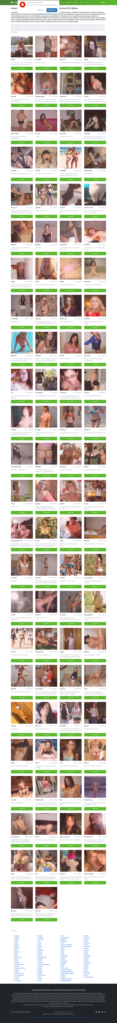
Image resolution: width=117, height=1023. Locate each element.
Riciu (62, 966)
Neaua (63, 950)
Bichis (16, 961)
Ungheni (86, 961)
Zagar (86, 975)
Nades (63, 948)
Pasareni (63, 957)
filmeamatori (55, 1017)
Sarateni (86, 936)
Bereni (17, 959)
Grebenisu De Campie (44, 964)
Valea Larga (87, 962)
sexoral (78, 1017)
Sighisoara (87, 943)
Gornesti (40, 962)
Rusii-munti (64, 968)
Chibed (17, 971)
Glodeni (40, 961)
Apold (16, 943)
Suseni (86, 953)
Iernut (39, 977)
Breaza (17, 966)
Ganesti (40, 955)
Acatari (17, 936)
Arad (86, 2)
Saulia (86, 941)
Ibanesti (40, 971)
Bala (16, 950)
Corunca (17, 977)
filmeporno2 (61, 1017)
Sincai (86, 944)
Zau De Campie (88, 977)
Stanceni (86, 950)
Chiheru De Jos (19, 973)
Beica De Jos (18, 957)
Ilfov (81, 2)
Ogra (62, 952)
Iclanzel (40, 973)
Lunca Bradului (65, 937)
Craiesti (40, 936)
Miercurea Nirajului (66, 944)
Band (16, 953)
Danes (39, 943)
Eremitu (40, 946)
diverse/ (30, 1017)
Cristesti (40, 937)
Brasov (76, 2)
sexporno (82, 1017)
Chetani (17, 970)
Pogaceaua (64, 961)
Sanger (63, 975)
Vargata (86, 966)
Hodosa (40, 970)
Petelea (63, 959)
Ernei (39, 948)
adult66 (34, 1017)
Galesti (40, 953)
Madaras (63, 939)
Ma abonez (52, 10)
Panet (62, 953)
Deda (39, 944)
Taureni (86, 959)
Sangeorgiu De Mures (67, 971)
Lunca (62, 936)
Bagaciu (17, 946)
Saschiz (86, 939)
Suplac (86, 952)
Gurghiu (40, 966)
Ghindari (40, 959)
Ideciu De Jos (42, 975)
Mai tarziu (41, 10)
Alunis (16, 941)
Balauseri (17, 952)
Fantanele (40, 950)
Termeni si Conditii (59, 1012)
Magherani (64, 941)
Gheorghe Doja (42, 957)
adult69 (37, 1017)
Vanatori (86, 964)
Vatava (86, 968)
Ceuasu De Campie (20, 968)
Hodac (40, 968)
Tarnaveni (87, 957)
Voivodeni (87, 973)
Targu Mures (87, 955)
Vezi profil (22, 68)
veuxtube (87, 1017)
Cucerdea (40, 939)
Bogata (17, 962)
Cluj (62, 2)
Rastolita (63, 962)
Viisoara (86, 971)
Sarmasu (86, 937)
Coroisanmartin (19, 975)
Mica (62, 943)
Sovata (86, 948)
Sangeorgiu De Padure (67, 973)
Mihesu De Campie (66, 946)
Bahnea (17, 948)
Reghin (63, 964)
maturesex (66, 1017)
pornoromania (73, 1017)
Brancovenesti (19, 964)
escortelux (49, 1017)
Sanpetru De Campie (66, 979)
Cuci (39, 941)
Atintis (16, 944)
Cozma (17, 979)
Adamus (17, 937)
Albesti (17, 939)
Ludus (39, 980)
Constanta (68, 2)
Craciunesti (18, 980)
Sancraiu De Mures (66, 970)
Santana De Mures (66, 980)
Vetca (85, 970)
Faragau (40, 952)
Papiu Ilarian (64, 955)
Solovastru (87, 946)
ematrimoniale (43, 1017)
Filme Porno (69, 1012)
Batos (16, 955)
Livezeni (40, 979)
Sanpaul (63, 977)
